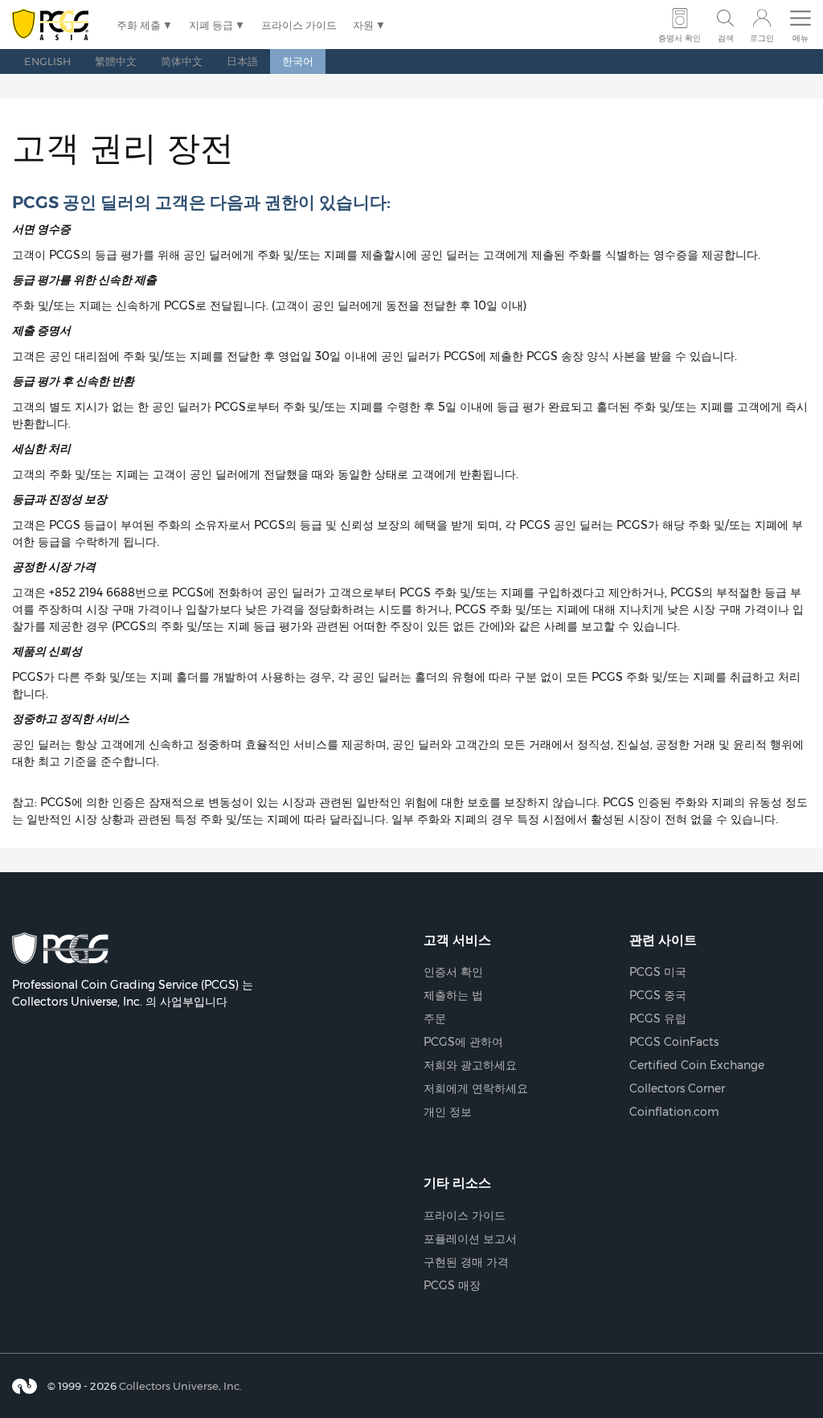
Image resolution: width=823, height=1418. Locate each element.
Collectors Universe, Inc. (180, 1385)
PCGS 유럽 (657, 1018)
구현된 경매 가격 (466, 1262)
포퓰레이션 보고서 (470, 1239)
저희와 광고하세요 (470, 1065)
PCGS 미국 (657, 972)
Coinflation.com (674, 1111)
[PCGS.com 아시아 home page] (56, 25)
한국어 (297, 61)
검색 (726, 38)
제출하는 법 (453, 995)
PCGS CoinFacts (674, 1042)
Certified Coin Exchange (696, 1065)
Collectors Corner (677, 1088)
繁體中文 (116, 61)
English (47, 61)
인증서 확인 (453, 972)
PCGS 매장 (452, 1285)
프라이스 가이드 (299, 24)
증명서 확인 (679, 38)
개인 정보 (448, 1111)
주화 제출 (139, 24)
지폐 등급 (211, 24)
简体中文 (182, 61)
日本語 (242, 61)
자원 (363, 24)
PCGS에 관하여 (463, 1042)
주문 (435, 1018)
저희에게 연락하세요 (476, 1088)
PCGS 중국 (657, 995)
